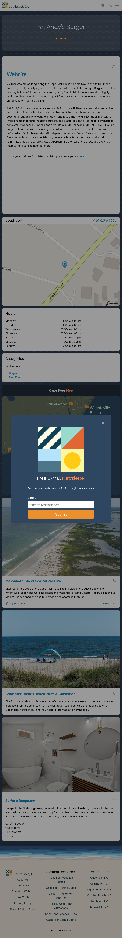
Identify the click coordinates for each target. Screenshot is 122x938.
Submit (61, 514)
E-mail (32, 497)
